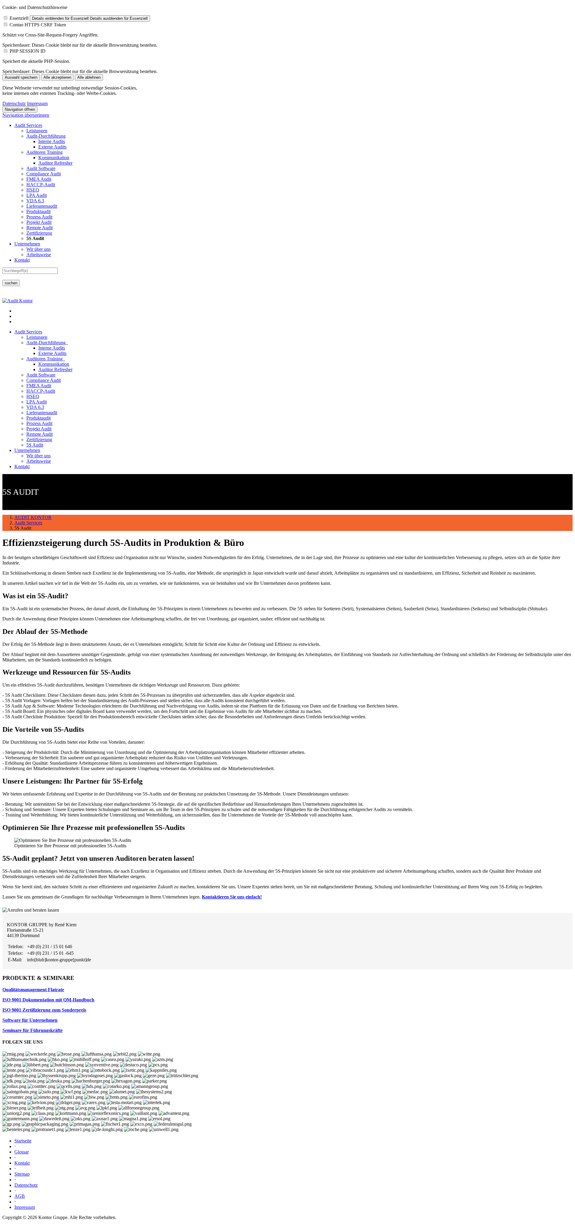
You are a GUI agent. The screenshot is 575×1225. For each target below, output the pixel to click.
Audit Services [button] (28, 331)
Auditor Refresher (55, 163)
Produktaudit (38, 211)
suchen (11, 283)
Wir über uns (38, 249)
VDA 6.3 (35, 200)
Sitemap (22, 1174)
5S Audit (34, 444)
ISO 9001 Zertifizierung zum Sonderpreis (44, 1010)
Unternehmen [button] (27, 450)
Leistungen (36, 130)
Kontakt (22, 259)
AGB (19, 1196)
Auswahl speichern (21, 77)
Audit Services (28, 125)
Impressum (37, 103)
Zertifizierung (39, 233)
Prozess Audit (39, 216)
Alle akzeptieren (57, 77)
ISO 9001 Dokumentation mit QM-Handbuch (48, 999)
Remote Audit (39, 227)
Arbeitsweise (38, 254)
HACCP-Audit (40, 184)
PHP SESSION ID (28, 51)
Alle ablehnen (89, 77)
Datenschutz (14, 103)
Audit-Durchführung (46, 136)
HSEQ (32, 189)
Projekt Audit (39, 222)
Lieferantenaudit (41, 206)
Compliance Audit (43, 173)
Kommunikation (53, 157)
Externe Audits (52, 146)
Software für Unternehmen (30, 1020)
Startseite (22, 1140)
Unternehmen (27, 243)
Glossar (21, 1151)
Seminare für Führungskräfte (32, 1030)
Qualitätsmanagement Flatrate (33, 989)
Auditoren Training (44, 152)
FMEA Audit (38, 179)
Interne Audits (51, 141)
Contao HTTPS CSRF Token (38, 24)
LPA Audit (36, 195)
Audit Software (40, 168)
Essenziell (19, 18)
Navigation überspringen (25, 115)
